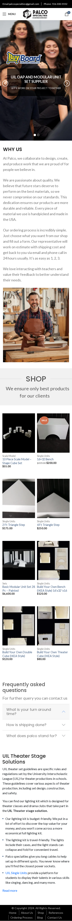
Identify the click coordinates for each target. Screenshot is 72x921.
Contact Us (54, 917)
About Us (27, 912)
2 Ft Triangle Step (13, 524)
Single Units (43, 455)
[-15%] (53, 432)
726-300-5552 (59, 3)
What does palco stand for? (31, 735)
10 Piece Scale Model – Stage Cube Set (16, 461)
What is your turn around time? (28, 711)
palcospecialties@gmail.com (24, 3)
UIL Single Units (16, 873)
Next (67, 83)
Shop (41, 912)
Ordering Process (21, 917)
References (56, 912)
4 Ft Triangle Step (48, 524)
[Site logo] (36, 13)
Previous (5, 83)
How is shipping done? (26, 724)
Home (12, 912)
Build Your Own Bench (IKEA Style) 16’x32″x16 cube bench (52, 590)
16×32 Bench (45, 459)
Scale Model (9, 455)
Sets (4, 583)
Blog (40, 917)
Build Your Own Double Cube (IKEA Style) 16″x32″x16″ (17, 655)
